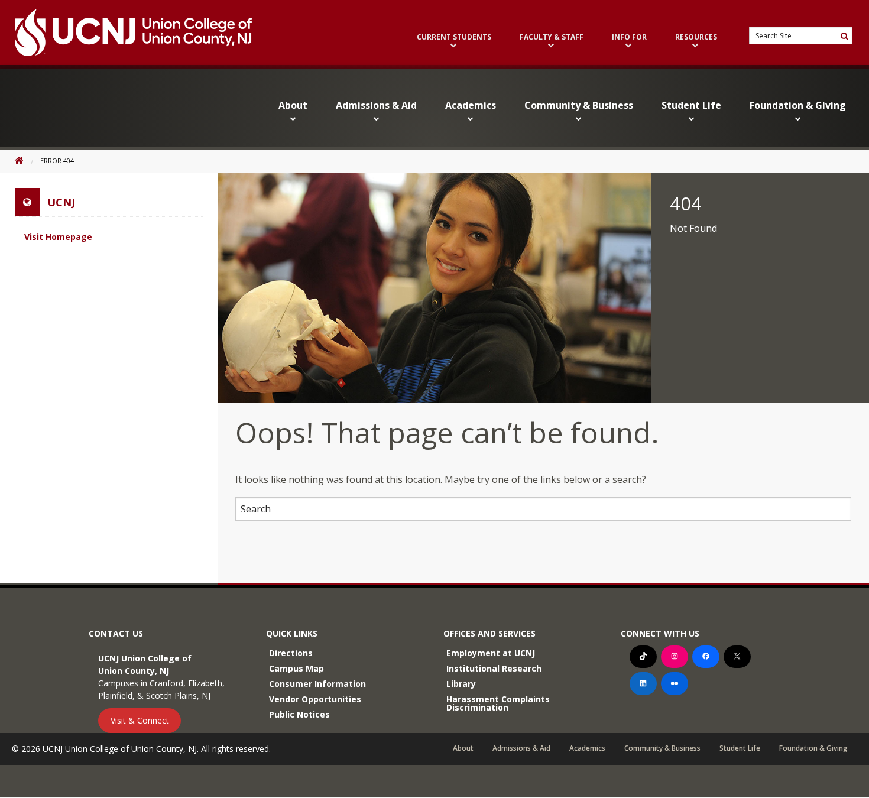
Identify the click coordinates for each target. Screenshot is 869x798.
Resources (696, 38)
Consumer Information (317, 683)
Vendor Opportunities (315, 699)
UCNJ (61, 202)
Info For (629, 38)
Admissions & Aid (376, 105)
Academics (470, 105)
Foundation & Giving (798, 105)
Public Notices (299, 714)
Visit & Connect (140, 720)
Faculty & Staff (551, 38)
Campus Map (296, 668)
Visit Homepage (58, 236)
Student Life (691, 105)
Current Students (454, 38)
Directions (291, 652)
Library (461, 683)
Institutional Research (493, 668)
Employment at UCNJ (490, 652)
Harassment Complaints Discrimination (498, 703)
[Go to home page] (126, 32)
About (292, 105)
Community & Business (578, 105)
